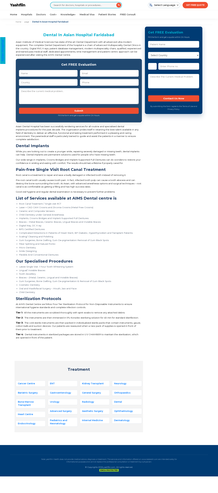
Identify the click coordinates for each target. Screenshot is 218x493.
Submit (78, 110)
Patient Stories (107, 14)
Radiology (88, 401)
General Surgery (91, 392)
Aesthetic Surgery (92, 411)
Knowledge (67, 14)
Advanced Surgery (61, 411)
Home (13, 14)
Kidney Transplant (93, 383)
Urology (54, 401)
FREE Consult (128, 14)
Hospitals (26, 14)
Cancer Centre (26, 383)
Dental (118, 401)
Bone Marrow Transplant (26, 403)
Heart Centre (25, 414)
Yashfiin (17, 5)
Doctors (41, 14)
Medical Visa (87, 14)
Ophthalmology (123, 411)
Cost (52, 14)
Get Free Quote (195, 5)
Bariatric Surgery (28, 392)
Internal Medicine (92, 420)
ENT (52, 383)
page (26, 22)
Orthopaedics (122, 392)
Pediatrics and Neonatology (58, 422)
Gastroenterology (60, 392)
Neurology (120, 383)
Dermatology (122, 420)
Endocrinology (26, 423)
